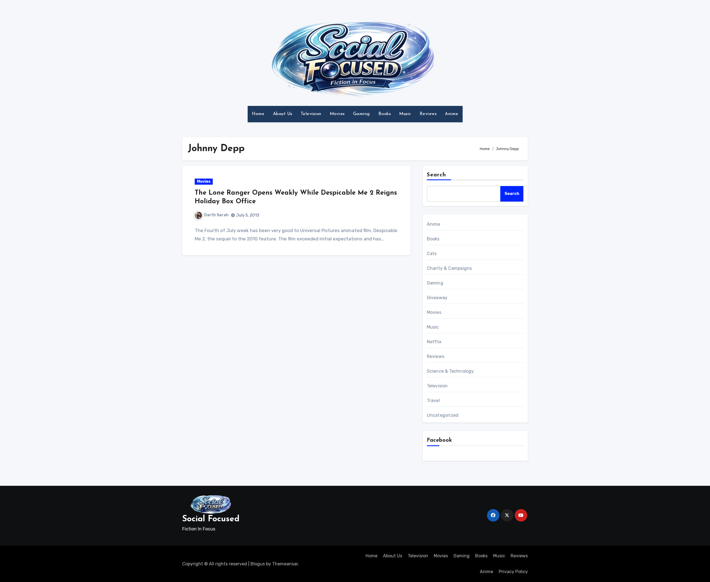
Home (258, 114)
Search (436, 175)
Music (405, 114)
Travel (433, 400)
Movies (337, 114)
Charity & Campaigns (449, 268)
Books (384, 114)
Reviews (428, 114)
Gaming (361, 114)
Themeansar (285, 563)
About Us (282, 114)
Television (311, 114)
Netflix (434, 341)
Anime (451, 114)
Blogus (257, 563)
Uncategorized (443, 415)
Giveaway (437, 297)
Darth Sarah (216, 215)
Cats (432, 253)
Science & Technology (450, 371)
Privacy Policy (513, 571)
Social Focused (210, 519)
